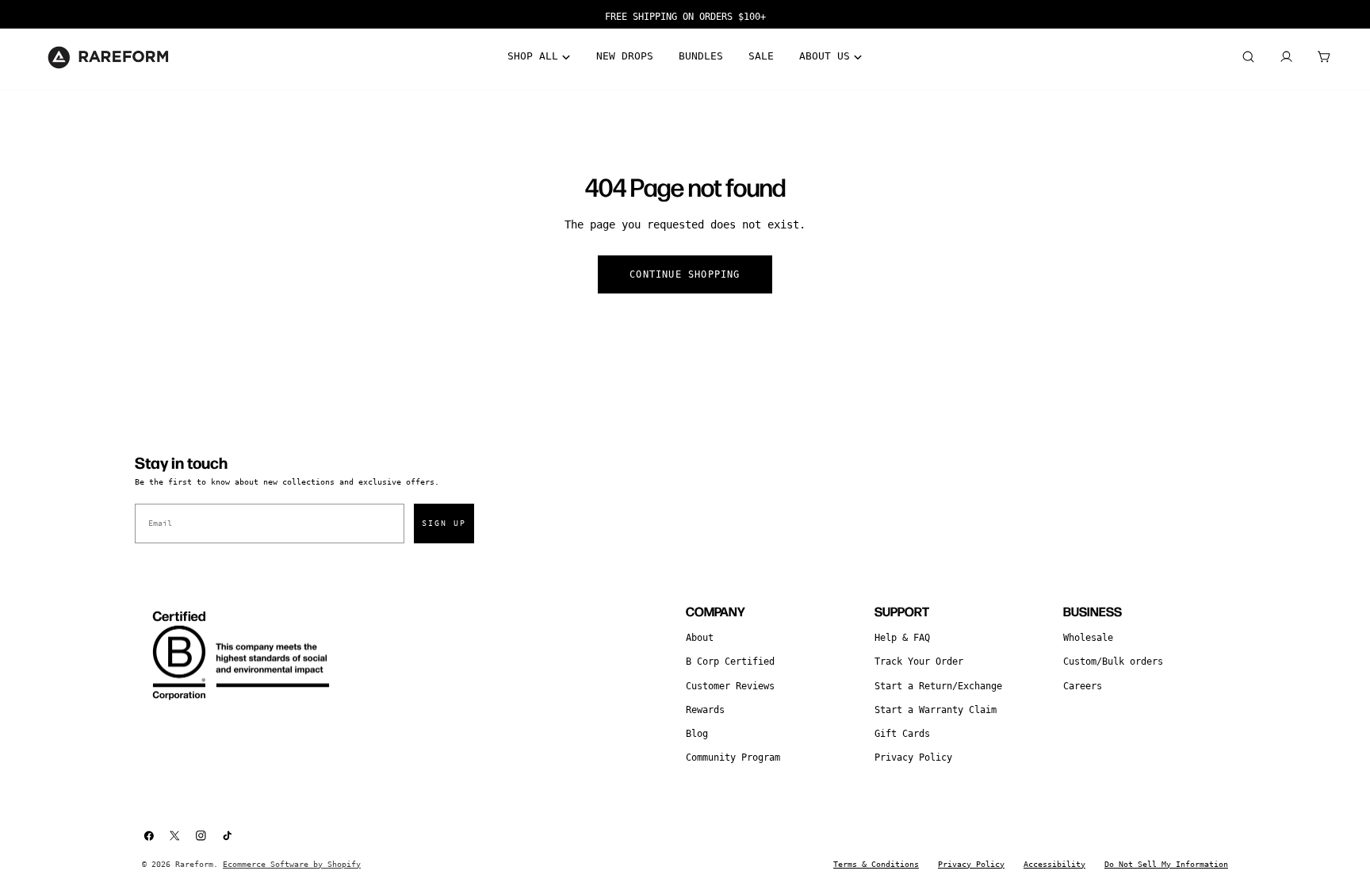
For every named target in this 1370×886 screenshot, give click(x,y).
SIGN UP (444, 523)
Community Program (733, 757)
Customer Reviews (730, 686)
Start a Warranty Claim (935, 709)
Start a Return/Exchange (938, 686)
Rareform (194, 864)
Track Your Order (918, 661)
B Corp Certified (730, 661)
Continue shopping (685, 274)
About (700, 637)
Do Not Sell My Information (1166, 864)
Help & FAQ (902, 637)
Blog (697, 733)
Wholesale (1088, 637)
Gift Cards (902, 733)
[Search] (1248, 57)
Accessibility (1054, 864)
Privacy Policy (913, 757)
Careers (1082, 686)
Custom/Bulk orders (1113, 661)
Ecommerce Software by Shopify (292, 864)
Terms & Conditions (876, 864)
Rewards (705, 709)
